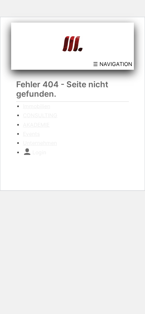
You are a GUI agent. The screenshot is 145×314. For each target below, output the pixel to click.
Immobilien (36, 106)
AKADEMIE (36, 125)
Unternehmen (40, 143)
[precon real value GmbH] (72, 43)
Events (31, 134)
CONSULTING (40, 115)
